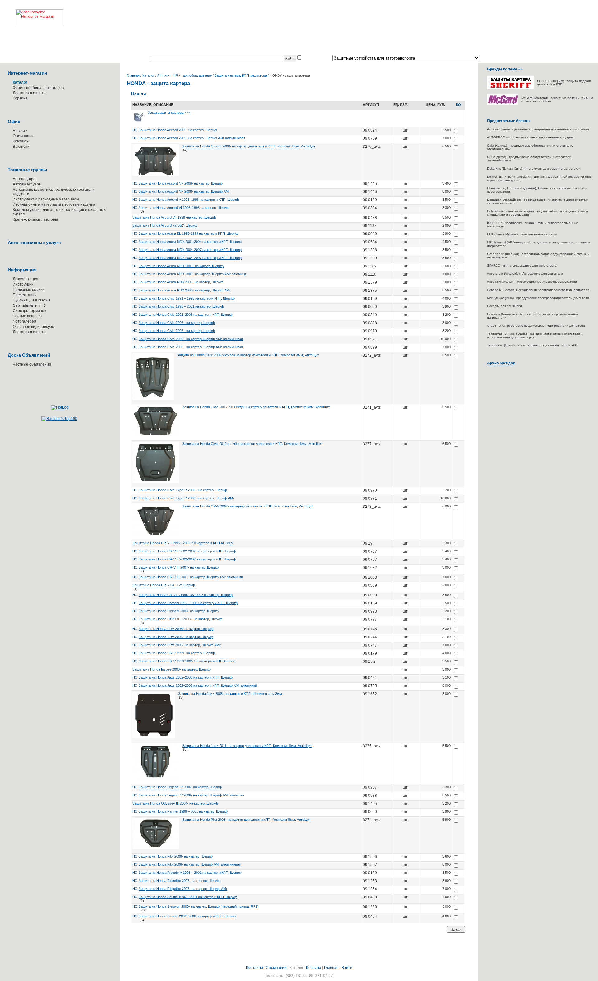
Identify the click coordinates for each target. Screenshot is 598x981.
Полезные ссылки (29, 289)
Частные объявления (32, 364)
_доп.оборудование (196, 75)
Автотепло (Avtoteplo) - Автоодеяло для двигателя (525, 273)
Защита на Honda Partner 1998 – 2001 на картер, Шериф (183, 811)
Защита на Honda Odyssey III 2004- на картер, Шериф (175, 803)
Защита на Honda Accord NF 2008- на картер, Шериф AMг (184, 191)
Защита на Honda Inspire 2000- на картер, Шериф (171, 669)
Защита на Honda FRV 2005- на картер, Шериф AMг (180, 645)
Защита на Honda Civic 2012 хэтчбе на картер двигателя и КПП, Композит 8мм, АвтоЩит (252, 443)
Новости (20, 130)
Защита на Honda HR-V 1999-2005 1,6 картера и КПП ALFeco (187, 661)
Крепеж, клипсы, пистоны (35, 219)
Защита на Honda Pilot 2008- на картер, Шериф (176, 856)
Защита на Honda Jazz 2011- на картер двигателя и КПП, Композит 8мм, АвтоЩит (247, 746)
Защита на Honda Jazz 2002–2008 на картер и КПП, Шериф (186, 677)
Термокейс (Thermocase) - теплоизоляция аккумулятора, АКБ (532, 345)
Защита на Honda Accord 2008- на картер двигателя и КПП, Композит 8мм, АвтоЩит (248, 146)
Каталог (148, 75)
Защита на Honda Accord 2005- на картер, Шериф (178, 130)
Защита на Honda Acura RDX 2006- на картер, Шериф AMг (184, 290)
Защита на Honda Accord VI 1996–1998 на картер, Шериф (184, 207)
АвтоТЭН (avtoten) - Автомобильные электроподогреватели (532, 281)
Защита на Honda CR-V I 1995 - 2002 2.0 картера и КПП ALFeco (182, 543)
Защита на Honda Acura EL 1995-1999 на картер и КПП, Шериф (188, 233)
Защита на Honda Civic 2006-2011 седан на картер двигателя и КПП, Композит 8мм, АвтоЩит (256, 407)
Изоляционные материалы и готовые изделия (54, 204)
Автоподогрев (25, 179)
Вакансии (21, 146)
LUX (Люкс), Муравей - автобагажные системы (522, 234)
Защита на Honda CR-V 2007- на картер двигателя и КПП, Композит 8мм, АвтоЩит (247, 506)
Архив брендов (501, 363)
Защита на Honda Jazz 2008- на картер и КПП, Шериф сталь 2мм (230, 693)
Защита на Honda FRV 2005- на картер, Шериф (176, 629)
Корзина (20, 98)
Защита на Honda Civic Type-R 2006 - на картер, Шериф (183, 490)
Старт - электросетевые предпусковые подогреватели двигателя (536, 325)
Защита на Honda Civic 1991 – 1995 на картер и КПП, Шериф (187, 298)
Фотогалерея (24, 321)
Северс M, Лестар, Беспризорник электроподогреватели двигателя (538, 289)
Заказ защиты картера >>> (169, 112)
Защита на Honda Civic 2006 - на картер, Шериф (177, 323)
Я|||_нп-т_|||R (167, 75)
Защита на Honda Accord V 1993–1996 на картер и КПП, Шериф (189, 199)
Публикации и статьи (31, 300)
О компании (23, 136)
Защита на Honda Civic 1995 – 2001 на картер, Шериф (181, 306)
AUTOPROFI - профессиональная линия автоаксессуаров (530, 137)
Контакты (21, 141)
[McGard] (502, 103)
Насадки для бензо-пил (504, 306)
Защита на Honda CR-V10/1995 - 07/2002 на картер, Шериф (186, 595)
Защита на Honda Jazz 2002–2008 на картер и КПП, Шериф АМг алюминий (198, 685)
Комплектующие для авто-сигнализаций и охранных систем (59, 212)
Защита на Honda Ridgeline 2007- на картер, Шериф (179, 880)
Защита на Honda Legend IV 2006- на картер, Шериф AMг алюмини (191, 795)
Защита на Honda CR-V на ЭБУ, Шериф (163, 585)
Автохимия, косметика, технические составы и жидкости (54, 191)
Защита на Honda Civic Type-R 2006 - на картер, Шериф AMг (186, 498)
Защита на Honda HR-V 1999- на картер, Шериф (177, 653)
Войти (346, 967)
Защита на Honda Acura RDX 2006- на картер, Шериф (181, 282)
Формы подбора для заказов (38, 87)
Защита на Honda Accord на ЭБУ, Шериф (164, 225)
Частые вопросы (27, 316)
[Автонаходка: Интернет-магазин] (31, 13)
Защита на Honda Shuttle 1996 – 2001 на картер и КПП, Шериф (188, 897)
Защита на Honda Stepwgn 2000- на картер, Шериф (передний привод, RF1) (199, 906)
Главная (133, 75)
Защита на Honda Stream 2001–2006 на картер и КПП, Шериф (187, 916)
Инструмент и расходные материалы (46, 199)
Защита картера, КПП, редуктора (241, 75)
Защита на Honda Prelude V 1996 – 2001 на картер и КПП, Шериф (190, 872)
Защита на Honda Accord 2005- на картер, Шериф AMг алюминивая (192, 138)
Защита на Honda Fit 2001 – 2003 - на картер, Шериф (180, 619)
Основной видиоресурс (33, 327)
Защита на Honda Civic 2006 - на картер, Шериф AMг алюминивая (191, 339)
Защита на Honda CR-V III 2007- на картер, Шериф (179, 567)
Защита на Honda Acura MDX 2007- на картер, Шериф (181, 266)
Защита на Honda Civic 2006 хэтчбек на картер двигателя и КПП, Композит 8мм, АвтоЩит (248, 355)
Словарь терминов (29, 311)
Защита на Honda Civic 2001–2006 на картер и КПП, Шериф (186, 314)
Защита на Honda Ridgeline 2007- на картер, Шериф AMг (183, 889)
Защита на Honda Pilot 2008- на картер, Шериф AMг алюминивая (190, 864)
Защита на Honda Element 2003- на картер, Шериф (179, 611)
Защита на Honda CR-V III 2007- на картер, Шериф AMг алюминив (191, 577)
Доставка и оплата (29, 93)
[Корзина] (458, 106)
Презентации (25, 295)
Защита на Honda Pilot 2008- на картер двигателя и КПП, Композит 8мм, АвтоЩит (246, 819)
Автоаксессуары (27, 184)
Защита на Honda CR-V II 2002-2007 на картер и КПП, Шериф (187, 551)
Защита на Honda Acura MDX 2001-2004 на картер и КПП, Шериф (190, 241)
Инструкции (23, 284)
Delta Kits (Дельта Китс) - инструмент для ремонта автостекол (534, 168)
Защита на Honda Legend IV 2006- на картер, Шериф (180, 787)
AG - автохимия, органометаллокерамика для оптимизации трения (538, 129)
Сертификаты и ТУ (29, 305)
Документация (25, 279)
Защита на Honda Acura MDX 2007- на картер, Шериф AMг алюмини (192, 274)
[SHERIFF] (510, 88)
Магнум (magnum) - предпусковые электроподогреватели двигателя (538, 298)
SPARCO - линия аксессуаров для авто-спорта (522, 265)
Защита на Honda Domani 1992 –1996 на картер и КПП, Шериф (188, 603)
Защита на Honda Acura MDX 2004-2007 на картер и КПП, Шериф (190, 250)
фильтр (309, 58)
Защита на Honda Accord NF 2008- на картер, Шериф (181, 183)
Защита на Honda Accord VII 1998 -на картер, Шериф (174, 217)
